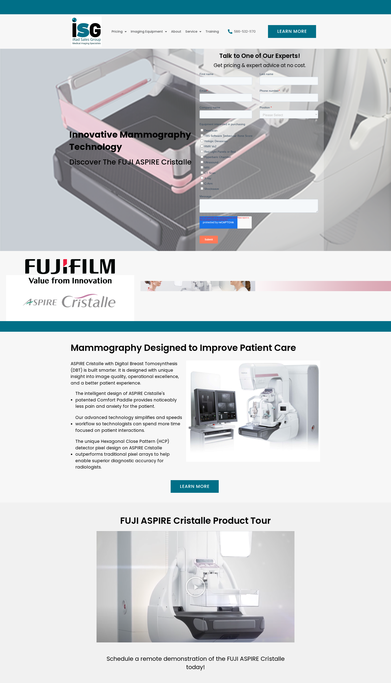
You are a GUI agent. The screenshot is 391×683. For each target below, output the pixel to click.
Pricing (117, 31)
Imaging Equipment (147, 31)
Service (191, 31)
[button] (195, 587)
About (176, 31)
